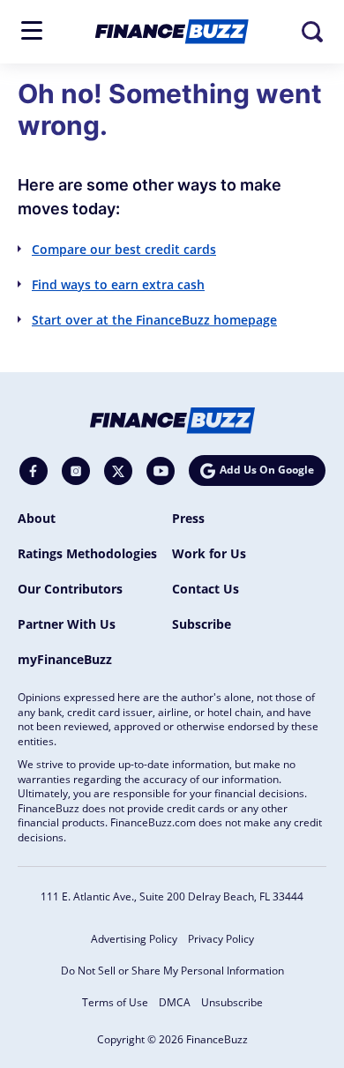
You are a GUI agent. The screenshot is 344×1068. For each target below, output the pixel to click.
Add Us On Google (267, 469)
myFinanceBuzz (65, 659)
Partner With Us (67, 624)
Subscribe (201, 624)
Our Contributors (70, 588)
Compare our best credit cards (124, 249)
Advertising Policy (134, 938)
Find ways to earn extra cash (118, 284)
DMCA (175, 1002)
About (37, 518)
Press (188, 518)
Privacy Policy (221, 938)
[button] (31, 30)
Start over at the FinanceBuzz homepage (154, 319)
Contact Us (205, 588)
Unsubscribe (232, 1002)
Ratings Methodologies (87, 553)
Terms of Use (115, 1002)
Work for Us (209, 553)
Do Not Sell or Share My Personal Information (172, 970)
